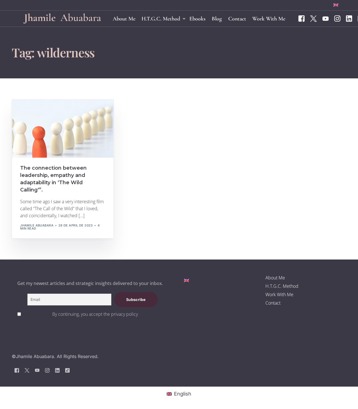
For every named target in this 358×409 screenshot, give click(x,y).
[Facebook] (301, 18)
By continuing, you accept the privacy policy (95, 314)
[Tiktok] (67, 370)
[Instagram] (337, 18)
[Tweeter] (313, 18)
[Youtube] (325, 18)
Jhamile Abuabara (36, 225)
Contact (273, 303)
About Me (275, 278)
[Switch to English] (186, 280)
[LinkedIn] (349, 18)
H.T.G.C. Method (281, 286)
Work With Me (279, 294)
